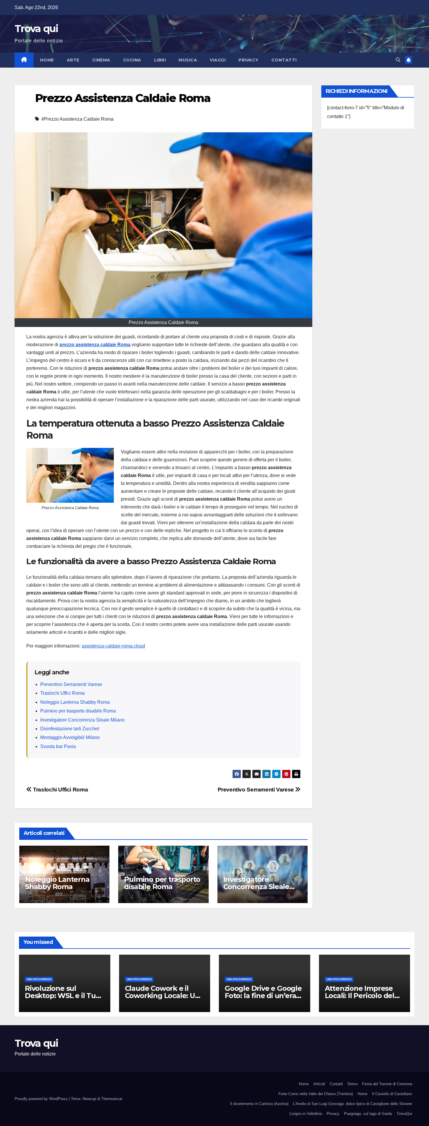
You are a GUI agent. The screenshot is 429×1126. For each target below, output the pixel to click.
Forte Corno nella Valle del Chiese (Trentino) (315, 1094)
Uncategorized (39, 979)
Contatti (284, 60)
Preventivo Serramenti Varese (71, 684)
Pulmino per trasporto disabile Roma (78, 710)
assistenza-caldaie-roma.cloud (113, 645)
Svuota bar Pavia (58, 746)
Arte (73, 60)
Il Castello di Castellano (392, 1094)
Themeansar (111, 1099)
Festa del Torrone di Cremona (387, 1084)
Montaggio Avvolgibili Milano (70, 737)
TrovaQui (404, 1113)
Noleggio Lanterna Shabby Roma (75, 702)
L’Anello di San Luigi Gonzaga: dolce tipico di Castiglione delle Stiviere (352, 1104)
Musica (188, 60)
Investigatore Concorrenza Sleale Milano (82, 719)
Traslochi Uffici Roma (62, 693)
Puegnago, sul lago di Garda (368, 1113)
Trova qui (36, 28)
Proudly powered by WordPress (42, 1099)
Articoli (319, 1084)
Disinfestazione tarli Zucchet (69, 728)
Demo (353, 1084)
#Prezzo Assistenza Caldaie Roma (77, 119)
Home (47, 60)
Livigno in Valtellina (306, 1113)
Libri (160, 60)
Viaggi (218, 60)
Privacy (248, 60)
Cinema (101, 60)
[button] (398, 59)
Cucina (132, 60)
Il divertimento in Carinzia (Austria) (259, 1104)
